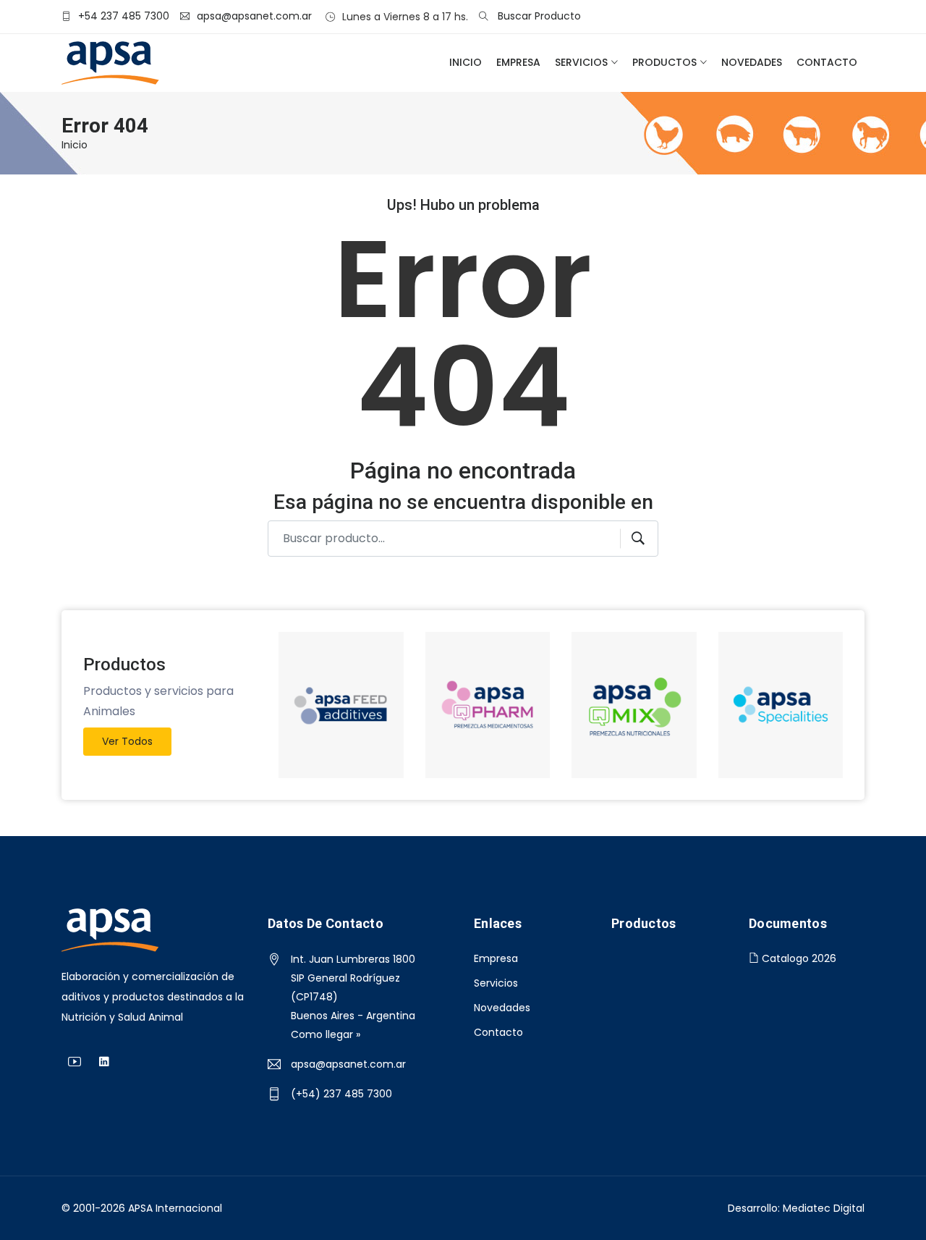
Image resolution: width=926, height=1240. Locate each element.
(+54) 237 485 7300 (341, 1094)
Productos (664, 62)
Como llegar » (325, 1034)
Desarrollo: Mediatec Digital (796, 1208)
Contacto (827, 62)
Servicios (581, 62)
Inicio (465, 62)
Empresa (518, 62)
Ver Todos (127, 741)
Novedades (751, 62)
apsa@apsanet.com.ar (348, 1064)
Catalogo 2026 (797, 958)
